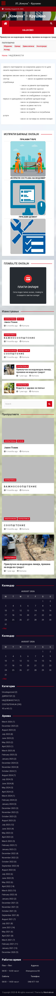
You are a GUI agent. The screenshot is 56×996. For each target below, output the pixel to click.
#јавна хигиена (28, 46)
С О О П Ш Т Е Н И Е (14, 353)
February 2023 (8, 845)
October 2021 (8, 911)
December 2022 (8, 853)
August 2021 (7, 919)
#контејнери (41, 46)
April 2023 (6, 837)
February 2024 (8, 800)
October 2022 (8, 862)
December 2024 (8, 763)
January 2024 (7, 804)
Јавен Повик (10, 322)
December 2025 (8, 726)
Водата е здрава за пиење (30, 388)
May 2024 (6, 787)
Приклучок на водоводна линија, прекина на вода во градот (33, 370)
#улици (17, 46)
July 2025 (6, 734)
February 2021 (8, 944)
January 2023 (7, 849)
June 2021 (6, 927)
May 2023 (6, 833)
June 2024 (6, 783)
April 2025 (6, 746)
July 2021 (6, 923)
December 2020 (8, 952)
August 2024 (7, 775)
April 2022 (6, 886)
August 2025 (7, 730)
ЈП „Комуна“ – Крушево (24, 16)
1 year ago (23, 376)
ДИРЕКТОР (7, 696)
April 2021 (6, 936)
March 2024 (7, 796)
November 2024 (8, 767)
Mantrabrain (49, 992)
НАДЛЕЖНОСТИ (9, 700)
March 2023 (7, 841)
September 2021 (9, 915)
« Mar (4, 628)
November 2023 (8, 812)
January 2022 (7, 899)
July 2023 (6, 825)
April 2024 (6, 792)
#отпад (7, 50)
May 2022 (6, 882)
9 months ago (12, 341)
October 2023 (8, 816)
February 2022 (8, 894)
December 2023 (8, 808)
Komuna (25, 326)
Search (49, 404)
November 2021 (8, 907)
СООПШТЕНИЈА (10, 319)
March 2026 (7, 722)
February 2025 (8, 755)
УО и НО (20, 319)
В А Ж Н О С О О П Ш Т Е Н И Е (19, 338)
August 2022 (7, 870)
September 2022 (9, 866)
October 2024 (8, 771)
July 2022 (6, 874)
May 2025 (6, 742)
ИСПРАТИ (28, 206)
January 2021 (7, 948)
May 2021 (6, 932)
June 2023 (6, 829)
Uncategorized (10, 350)
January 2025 (7, 759)
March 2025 (7, 750)
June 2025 (6, 738)
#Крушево (8, 46)
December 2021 (8, 903)
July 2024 (6, 779)
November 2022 (8, 857)
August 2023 (7, 820)
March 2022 (7, 890)
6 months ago (12, 326)
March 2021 (7, 940)
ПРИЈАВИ (28, 167)
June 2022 (6, 878)
